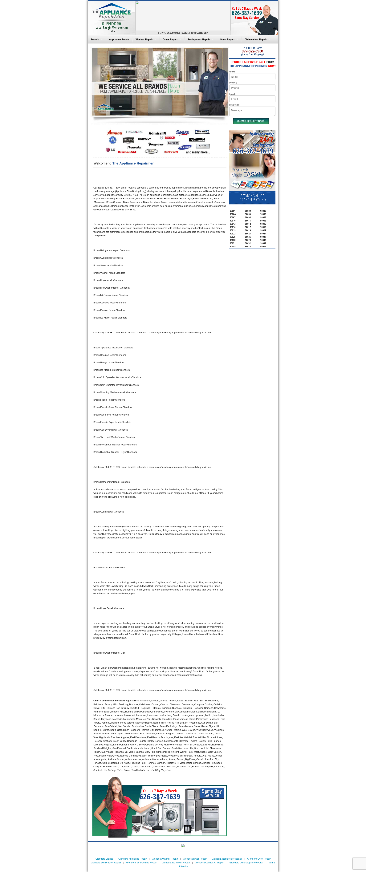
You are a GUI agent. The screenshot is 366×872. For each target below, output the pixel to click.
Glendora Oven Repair (259, 858)
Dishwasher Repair (256, 39)
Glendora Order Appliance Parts (246, 862)
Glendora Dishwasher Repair (106, 862)
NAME (232, 71)
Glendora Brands (104, 858)
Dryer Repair (170, 39)
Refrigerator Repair (199, 39)
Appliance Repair (119, 39)
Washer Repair (144, 39)
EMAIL (232, 93)
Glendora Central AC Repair (209, 862)
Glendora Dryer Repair (195, 858)
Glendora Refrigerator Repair (227, 858)
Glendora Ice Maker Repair (176, 862)
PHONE (233, 82)
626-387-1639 (247, 13)
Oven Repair (227, 39)
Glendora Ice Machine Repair (141, 862)
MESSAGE (234, 104)
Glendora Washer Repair (165, 858)
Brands (95, 39)
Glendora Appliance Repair (132, 858)
